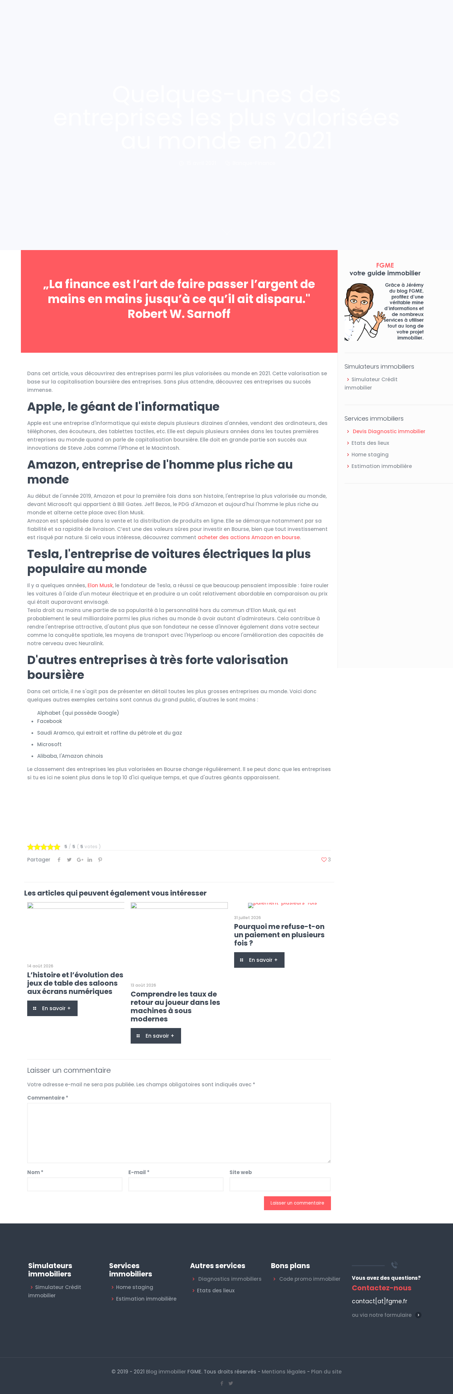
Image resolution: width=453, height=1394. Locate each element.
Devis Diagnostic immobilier (389, 431)
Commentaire (47, 1097)
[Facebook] (222, 1383)
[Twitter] (230, 1383)
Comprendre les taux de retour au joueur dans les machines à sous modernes (175, 1006)
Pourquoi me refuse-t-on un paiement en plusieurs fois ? (279, 935)
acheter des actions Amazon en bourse (249, 537)
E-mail (139, 1172)
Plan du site (326, 1371)
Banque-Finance (253, 163)
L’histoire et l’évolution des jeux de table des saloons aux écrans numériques (75, 983)
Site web (240, 1172)
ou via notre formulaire (382, 1315)
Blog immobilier (166, 1371)
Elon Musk (100, 585)
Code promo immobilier (310, 1278)
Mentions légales (284, 1371)
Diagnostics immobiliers (230, 1278)
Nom (35, 1172)
